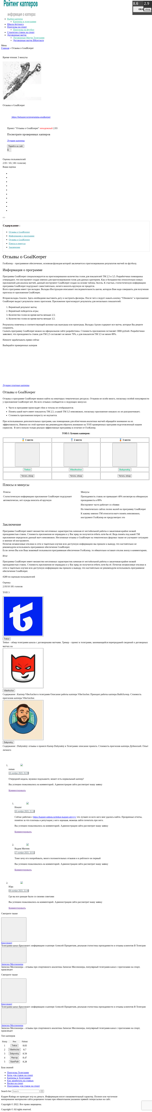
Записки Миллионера (12, 964)
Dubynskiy (124, 469)
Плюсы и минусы (17, 243)
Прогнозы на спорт (17, 27)
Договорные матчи (16, 35)
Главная (5, 48)
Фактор (14, 1057)
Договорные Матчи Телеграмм (28, 37)
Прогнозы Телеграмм (18, 1072)
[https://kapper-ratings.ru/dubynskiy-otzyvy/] (124, 455)
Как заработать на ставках (20, 1080)
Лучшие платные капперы (16, 385)
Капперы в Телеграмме (19, 1078)
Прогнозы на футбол (23, 29)
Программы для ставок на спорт (23, 1086)
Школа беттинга (15, 24)
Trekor (27, 469)
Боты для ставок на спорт (20, 1075)
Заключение (14, 247)
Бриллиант (6, 943)
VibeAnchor (76, 469)
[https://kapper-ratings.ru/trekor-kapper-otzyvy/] (27, 455)
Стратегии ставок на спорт (20, 32)
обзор (142, 9)
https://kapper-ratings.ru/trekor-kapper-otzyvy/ (54, 817)
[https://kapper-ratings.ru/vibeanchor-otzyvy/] (76, 455)
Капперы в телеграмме (24, 21)
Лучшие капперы (16, 140)
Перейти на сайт (15, 146)
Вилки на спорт (15, 1083)
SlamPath (14, 1062)
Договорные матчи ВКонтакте (28, 40)
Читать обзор (27, 476)
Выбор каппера (15, 19)
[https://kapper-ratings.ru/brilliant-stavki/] (13, 929)
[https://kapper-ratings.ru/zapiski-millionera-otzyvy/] (13, 955)
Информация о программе (21, 236)
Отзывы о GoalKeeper (19, 232)
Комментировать (17, 790)
